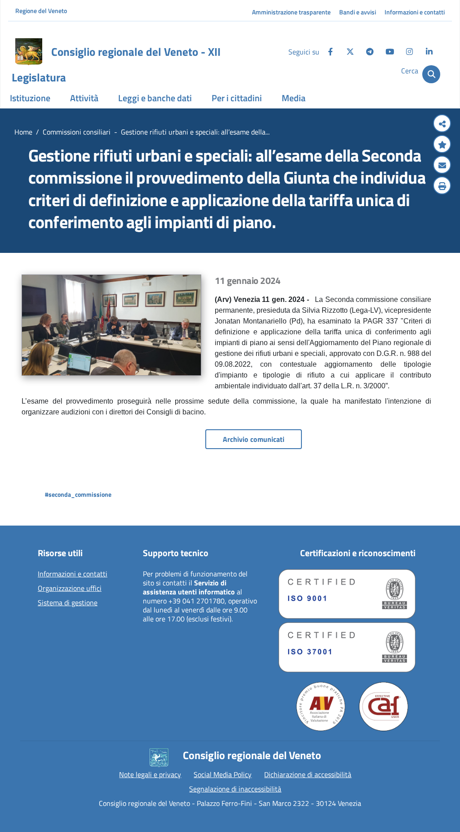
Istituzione (30, 98)
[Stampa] (442, 186)
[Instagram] (409, 51)
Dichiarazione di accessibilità (307, 774)
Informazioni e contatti (415, 12)
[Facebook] (330, 51)
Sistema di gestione (67, 603)
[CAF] (383, 706)
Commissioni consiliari (77, 131)
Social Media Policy (223, 774)
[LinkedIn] (429, 51)
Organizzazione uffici (70, 589)
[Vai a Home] (29, 51)
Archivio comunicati (253, 439)
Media (293, 98)
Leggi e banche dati (155, 98)
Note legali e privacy (150, 774)
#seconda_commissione (78, 494)
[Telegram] (370, 51)
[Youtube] (389, 51)
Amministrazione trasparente (291, 12)
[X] (350, 51)
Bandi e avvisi (357, 12)
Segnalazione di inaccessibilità (235, 788)
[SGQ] (347, 594)
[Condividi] (442, 124)
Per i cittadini (237, 98)
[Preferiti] (442, 144)
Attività (84, 98)
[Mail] (442, 165)
